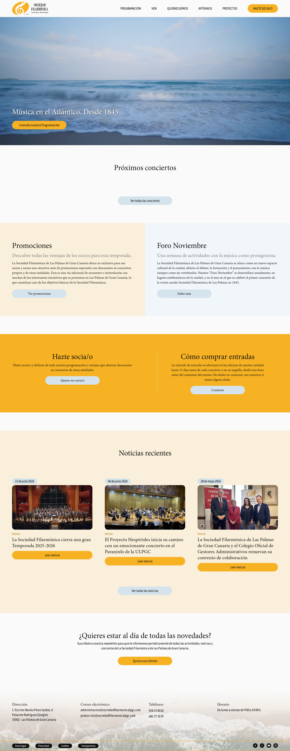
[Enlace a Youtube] (269, 745)
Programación (130, 8)
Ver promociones (39, 293)
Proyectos (229, 8)
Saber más (184, 293)
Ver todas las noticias (145, 591)
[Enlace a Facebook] (255, 745)
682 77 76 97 (156, 716)
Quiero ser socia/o (73, 380)
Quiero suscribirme (145, 661)
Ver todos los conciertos (145, 201)
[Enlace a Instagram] (275, 745)
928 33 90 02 (156, 711)
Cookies (65, 745)
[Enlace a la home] (30, 9)
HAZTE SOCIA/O (262, 8)
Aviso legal (20, 745)
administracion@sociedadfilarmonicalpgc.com (111, 710)
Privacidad (43, 745)
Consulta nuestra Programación (39, 125)
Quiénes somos (177, 8)
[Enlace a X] (262, 745)
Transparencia (88, 745)
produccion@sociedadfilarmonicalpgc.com (108, 716)
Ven (154, 8)
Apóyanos (205, 8)
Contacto (217, 390)
